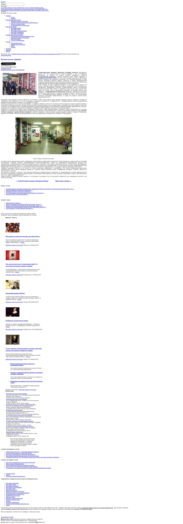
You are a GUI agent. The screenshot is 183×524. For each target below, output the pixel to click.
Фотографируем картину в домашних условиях (20, 465)
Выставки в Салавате (12, 486)
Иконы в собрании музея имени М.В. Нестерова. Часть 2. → (24, 204)
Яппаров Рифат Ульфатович (14, 432)
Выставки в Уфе (10, 488)
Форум (8, 475)
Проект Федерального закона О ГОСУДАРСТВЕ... (21, 404)
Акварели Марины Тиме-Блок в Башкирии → (19, 190)
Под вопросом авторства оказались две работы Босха (23, 236)
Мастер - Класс (10, 497)
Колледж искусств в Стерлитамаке (16, 393)
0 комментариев (6, 68)
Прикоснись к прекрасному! (14, 410)
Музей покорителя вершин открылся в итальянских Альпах (22, 364)
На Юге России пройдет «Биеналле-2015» (19, 453)
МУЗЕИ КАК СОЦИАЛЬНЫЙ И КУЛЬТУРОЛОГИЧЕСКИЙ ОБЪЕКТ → (26, 207)
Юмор (8, 505)
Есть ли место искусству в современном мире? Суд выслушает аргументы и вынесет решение (22, 265)
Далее (23, 242)
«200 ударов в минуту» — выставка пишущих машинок (22, 451)
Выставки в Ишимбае (12, 483)
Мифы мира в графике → (13, 203)
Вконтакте (8, 55)
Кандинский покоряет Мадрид (15, 293)
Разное (8, 501)
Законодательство (11, 490)
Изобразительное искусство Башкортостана (45, 54)
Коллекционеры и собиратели (15, 494)
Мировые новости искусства (14, 245)
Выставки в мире (11, 484)
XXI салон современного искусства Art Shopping (20, 454)
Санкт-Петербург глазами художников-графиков (32, 181)
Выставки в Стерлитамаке (14, 487)
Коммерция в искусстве (13, 495)
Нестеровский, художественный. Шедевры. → (19, 208)
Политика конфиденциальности (15, 476)
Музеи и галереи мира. (13, 499)
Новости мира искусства (24, 54)
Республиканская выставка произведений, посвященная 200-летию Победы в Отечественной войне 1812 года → (40, 189)
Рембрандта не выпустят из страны (17, 321)
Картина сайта (10, 473)
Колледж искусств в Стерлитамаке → (17, 194)
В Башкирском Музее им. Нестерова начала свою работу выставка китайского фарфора (32, 457)
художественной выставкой (47, 76)
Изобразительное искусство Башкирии (12, 69)
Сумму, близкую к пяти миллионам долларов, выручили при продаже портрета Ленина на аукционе (24, 349)
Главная (14, 54)
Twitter (3, 55)
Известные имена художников (15, 491)
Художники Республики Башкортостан (17, 503)
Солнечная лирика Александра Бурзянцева (19, 415)
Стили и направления (12, 502)
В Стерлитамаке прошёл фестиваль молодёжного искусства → (25, 193)
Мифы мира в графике (63, 181)
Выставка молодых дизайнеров (11, 59)
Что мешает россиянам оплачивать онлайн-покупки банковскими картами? (28, 468)
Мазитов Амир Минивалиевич (15, 464)
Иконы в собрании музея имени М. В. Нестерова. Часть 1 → (24, 205)
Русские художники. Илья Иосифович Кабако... (20, 421)
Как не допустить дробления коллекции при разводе (22, 466)
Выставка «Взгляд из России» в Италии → (18, 191)
